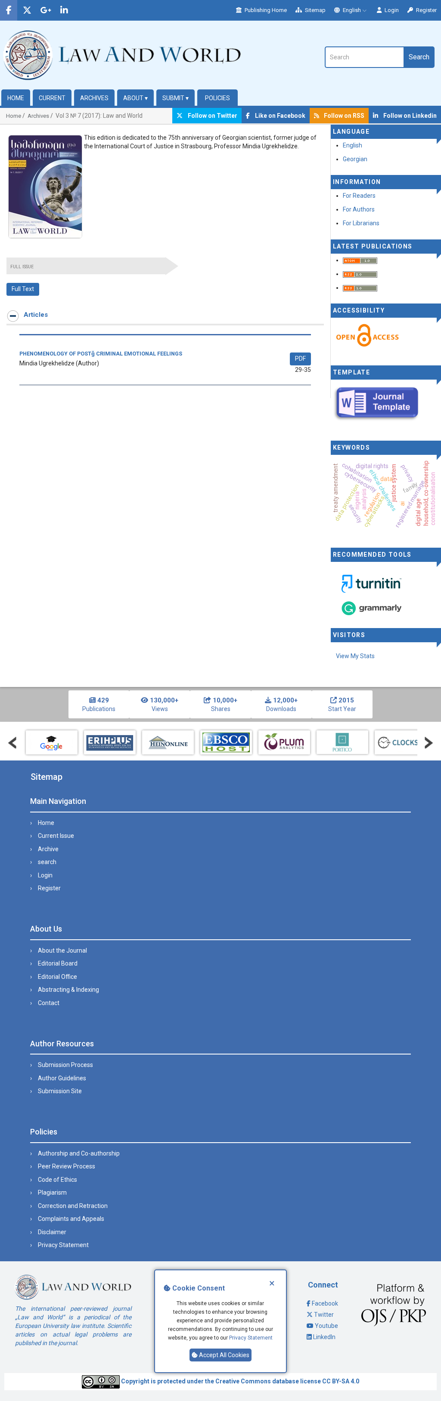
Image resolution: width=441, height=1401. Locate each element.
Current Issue (56, 835)
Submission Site (60, 1091)
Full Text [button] (23, 288)
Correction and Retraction (73, 1205)
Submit (175, 98)
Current (52, 98)
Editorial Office (57, 976)
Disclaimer (52, 1232)
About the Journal (62, 950)
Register (426, 10)
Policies (217, 98)
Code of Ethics (57, 1179)
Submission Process (65, 1064)
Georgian (355, 159)
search (47, 861)
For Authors (359, 209)
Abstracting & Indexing (68, 989)
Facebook (325, 1303)
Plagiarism (52, 1192)
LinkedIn (324, 1337)
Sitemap (315, 10)
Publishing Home (265, 10)
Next (428, 743)
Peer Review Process (66, 1166)
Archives (94, 98)
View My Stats (355, 656)
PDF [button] (300, 358)
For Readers (359, 195)
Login (391, 10)
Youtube (326, 1325)
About (135, 98)
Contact (48, 1002)
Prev (12, 743)
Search (419, 57)
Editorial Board (58, 963)
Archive (48, 849)
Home (15, 98)
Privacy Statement (251, 1338)
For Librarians (361, 223)
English (352, 10)
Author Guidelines (62, 1078)
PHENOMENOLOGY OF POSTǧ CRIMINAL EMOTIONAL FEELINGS (100, 353)
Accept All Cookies (223, 1355)
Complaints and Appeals (71, 1218)
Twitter (324, 1314)
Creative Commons (243, 1381)
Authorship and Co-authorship (79, 1153)
